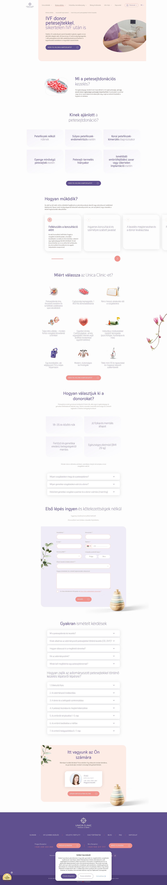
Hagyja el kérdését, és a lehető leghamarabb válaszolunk (73, 571)
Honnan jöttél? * (61, 552)
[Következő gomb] (117, 259)
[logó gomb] (29, 5)
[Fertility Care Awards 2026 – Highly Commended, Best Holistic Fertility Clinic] (7, 877)
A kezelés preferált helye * (93, 552)
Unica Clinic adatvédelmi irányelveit (90, 591)
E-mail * (59, 542)
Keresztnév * (88, 532)
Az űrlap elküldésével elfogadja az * (81, 591)
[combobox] (58, 556)
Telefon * (87, 542)
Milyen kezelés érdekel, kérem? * (66, 562)
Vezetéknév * (60, 532)
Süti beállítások (100, 876)
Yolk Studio (87, 881)
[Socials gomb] (115, 855)
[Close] (12, 873)
